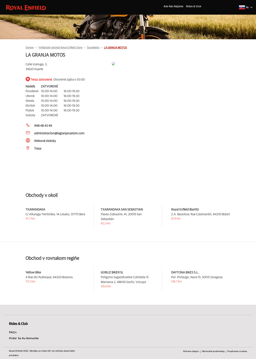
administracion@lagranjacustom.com (59, 133)
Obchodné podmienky (213, 351)
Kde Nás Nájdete (173, 6)
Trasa (37, 148)
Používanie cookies (237, 351)
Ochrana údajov (191, 351)
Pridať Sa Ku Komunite (24, 338)
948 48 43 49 (43, 125)
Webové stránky (45, 141)
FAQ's (13, 332)
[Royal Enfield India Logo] (26, 7)
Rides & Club (193, 6)
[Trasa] (171, 64)
